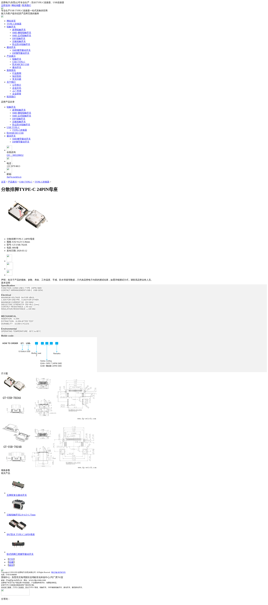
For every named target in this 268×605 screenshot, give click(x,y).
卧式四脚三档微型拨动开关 (20, 554)
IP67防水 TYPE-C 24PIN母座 (21, 534)
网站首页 (11, 21)
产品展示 (12, 182)
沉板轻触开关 (19, 41)
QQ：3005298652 (15, 155)
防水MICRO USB (20, 64)
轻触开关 (16, 59)
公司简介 (16, 85)
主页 (3, 182)
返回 (11, 565)
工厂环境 (16, 91)
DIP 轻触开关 (18, 38)
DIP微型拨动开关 (20, 53)
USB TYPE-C (18, 62)
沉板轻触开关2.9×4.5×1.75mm (21, 515)
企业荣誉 (16, 94)
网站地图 (16, 5)
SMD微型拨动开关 (21, 50)
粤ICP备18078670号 (58, 572)
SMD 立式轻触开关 (21, 35)
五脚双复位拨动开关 (17, 495)
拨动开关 (16, 67)
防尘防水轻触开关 (21, 44)
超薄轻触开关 (19, 29)
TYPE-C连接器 (19, 130)
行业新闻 (16, 73)
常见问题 (16, 79)
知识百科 (16, 76)
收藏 (11, 562)
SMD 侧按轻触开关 (21, 32)
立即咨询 (5, 5)
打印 (11, 559)
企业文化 (16, 88)
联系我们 (26, 5)
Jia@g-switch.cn (14, 177)
